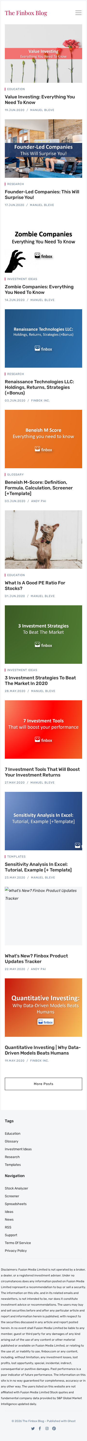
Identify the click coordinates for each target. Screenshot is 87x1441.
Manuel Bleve (42, 110)
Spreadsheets (16, 1204)
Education (16, 89)
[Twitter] (33, 1428)
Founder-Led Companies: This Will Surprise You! (42, 194)
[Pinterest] (54, 1428)
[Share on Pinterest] (80, 90)
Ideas (9, 1212)
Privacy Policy (16, 1251)
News (9, 1219)
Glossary (15, 474)
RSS (8, 1227)
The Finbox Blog (26, 13)
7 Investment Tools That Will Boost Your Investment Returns (42, 772)
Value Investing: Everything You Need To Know (40, 99)
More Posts (43, 1084)
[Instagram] (47, 1428)
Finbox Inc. (40, 400)
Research (15, 184)
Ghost (72, 1421)
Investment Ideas (22, 279)
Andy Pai (38, 501)
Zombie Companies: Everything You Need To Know (39, 289)
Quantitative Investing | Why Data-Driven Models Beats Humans (43, 1050)
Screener (12, 1196)
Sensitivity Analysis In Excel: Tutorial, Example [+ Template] (38, 867)
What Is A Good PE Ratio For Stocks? (35, 585)
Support (11, 1235)
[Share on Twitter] (64, 90)
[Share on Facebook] (69, 90)
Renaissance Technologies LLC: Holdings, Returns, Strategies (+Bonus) (39, 387)
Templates (16, 856)
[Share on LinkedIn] (75, 90)
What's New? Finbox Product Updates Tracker (36, 958)
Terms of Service (18, 1243)
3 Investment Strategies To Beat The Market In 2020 (40, 680)
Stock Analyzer (16, 1188)
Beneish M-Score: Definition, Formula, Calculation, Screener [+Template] (39, 487)
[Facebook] (40, 1428)
